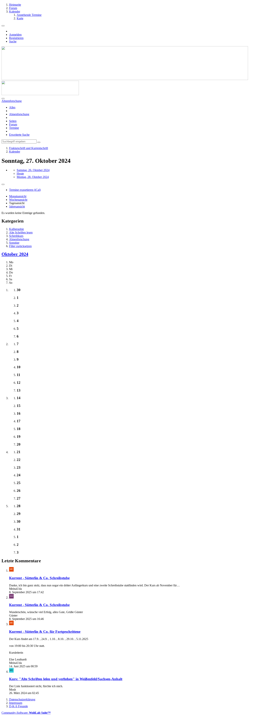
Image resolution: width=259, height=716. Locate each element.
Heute (20, 173)
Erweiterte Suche (19, 134)
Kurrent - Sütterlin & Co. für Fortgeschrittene (44, 632)
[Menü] (3, 25)
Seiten (12, 121)
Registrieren (16, 38)
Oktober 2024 (15, 254)
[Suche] (3, 98)
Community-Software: (26, 712)
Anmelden (15, 34)
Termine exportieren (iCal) (25, 189)
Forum (13, 124)
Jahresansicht (17, 206)
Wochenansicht (18, 199)
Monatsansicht (17, 196)
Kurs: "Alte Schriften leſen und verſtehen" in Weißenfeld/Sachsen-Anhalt (65, 679)
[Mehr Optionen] (3, 184)
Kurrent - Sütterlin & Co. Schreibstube (39, 578)
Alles (12, 107)
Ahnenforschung (19, 114)
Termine (14, 127)
